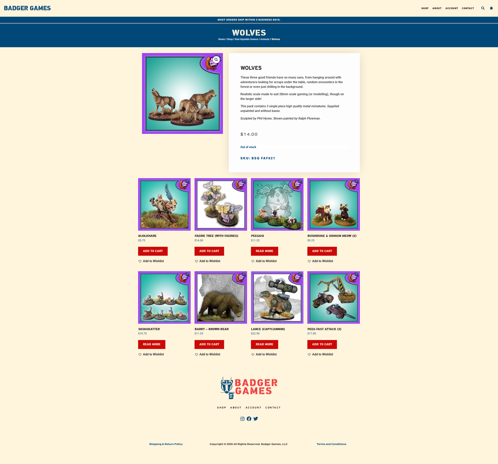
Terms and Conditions (331, 444)
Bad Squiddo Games (246, 39)
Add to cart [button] (153, 251)
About (437, 8)
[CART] (492, 8)
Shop (425, 8)
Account (451, 8)
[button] (483, 8)
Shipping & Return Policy (166, 444)
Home (221, 39)
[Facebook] (249, 419)
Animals (264, 39)
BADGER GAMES (27, 8)
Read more (264, 251)
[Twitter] (255, 419)
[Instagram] (242, 419)
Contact (468, 8)
